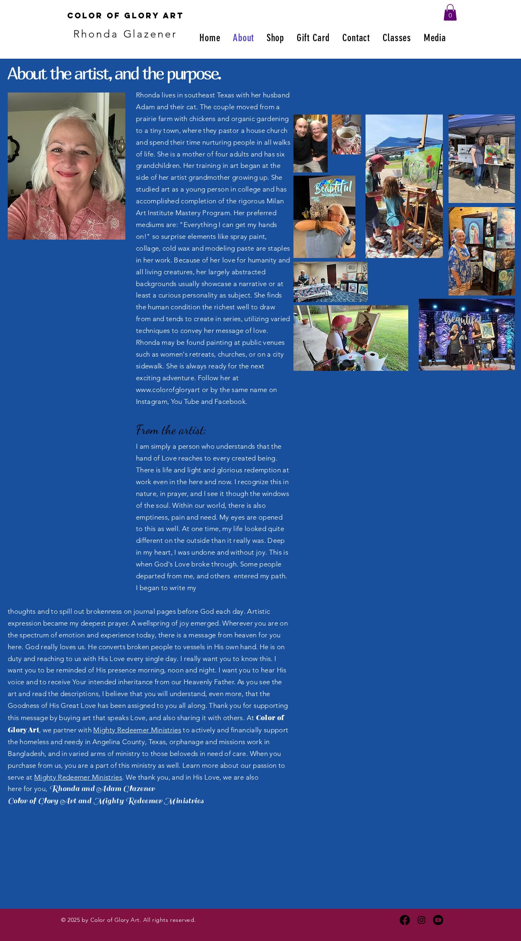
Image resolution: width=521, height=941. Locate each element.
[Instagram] (421, 920)
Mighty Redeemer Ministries (137, 730)
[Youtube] (438, 920)
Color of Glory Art (125, 15)
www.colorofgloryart (168, 390)
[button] (450, 12)
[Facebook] (405, 920)
